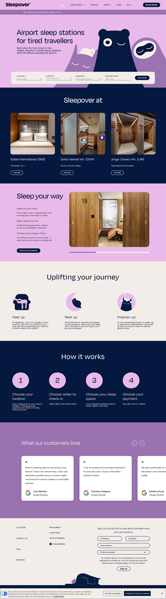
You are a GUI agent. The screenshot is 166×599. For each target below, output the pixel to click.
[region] (83, 593)
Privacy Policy (122, 563)
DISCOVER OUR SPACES (28, 250)
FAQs (118, 5)
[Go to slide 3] (136, 252)
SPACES (94, 5)
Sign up (123, 568)
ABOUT (107, 5)
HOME (62, 5)
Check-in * (50, 76)
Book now (142, 78)
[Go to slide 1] (82, 252)
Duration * (80, 76)
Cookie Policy (58, 596)
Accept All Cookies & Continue (137, 593)
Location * (21, 76)
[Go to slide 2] (109, 252)
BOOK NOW (151, 5)
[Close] (162, 593)
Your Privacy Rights (112, 593)
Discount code (111, 76)
